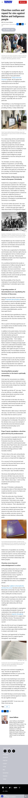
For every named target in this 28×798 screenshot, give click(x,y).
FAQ (4, 769)
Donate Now (5, 772)
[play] (2, 796)
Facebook (5, 776)
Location (5, 763)
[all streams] (26, 796)
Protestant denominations (12, 299)
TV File (4, 766)
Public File (5, 760)
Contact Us (5, 757)
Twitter (4, 779)
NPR (7, 706)
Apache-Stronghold (17, 614)
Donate (23, 2)
